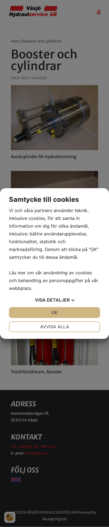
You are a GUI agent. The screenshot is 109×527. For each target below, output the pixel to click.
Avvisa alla (54, 326)
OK (54, 312)
